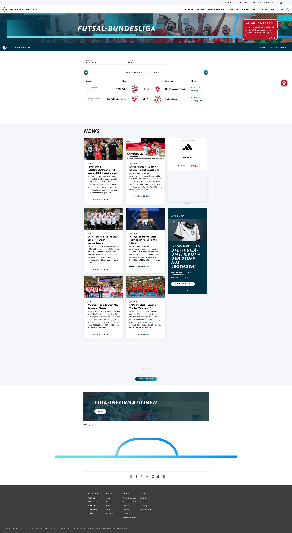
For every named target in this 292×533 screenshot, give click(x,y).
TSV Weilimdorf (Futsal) (175, 89)
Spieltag (130, 60)
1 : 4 (146, 89)
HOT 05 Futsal (121, 89)
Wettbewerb (90, 60)
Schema (197, 87)
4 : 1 (146, 99)
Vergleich (198, 90)
